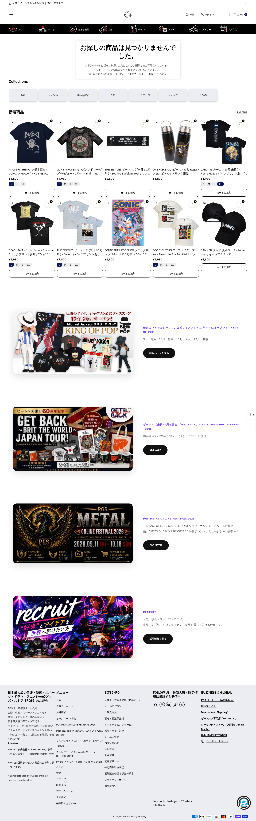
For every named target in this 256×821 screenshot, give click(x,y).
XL (24, 184)
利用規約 (109, 749)
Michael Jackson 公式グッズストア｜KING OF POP (79, 733)
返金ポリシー (111, 755)
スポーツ (61, 778)
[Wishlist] (223, 14)
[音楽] (103, 29)
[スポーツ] (163, 29)
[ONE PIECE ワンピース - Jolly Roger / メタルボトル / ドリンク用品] (176, 142)
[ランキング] (43, 29)
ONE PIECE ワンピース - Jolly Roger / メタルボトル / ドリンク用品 (176, 171)
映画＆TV (61, 785)
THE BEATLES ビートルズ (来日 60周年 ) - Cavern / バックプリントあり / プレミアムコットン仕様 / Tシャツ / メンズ (79, 252)
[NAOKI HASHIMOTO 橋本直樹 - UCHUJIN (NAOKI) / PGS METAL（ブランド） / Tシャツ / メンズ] (32, 142)
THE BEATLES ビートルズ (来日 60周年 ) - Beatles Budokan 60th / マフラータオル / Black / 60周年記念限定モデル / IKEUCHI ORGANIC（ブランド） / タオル (127, 172)
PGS (121, 816)
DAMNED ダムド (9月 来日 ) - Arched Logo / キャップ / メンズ (223, 252)
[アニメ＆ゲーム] (193, 29)
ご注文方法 (110, 712)
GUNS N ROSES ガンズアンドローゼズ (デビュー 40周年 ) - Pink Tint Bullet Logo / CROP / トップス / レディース (79, 172)
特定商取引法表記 (114, 767)
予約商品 (61, 797)
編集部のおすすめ (66, 803)
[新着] (13, 29)
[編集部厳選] (73, 29)
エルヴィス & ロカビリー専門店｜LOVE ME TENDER (79, 743)
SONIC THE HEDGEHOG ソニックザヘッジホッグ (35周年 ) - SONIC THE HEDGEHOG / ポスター (127, 252)
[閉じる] (246, 3)
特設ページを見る (159, 353)
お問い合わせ (111, 742)
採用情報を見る (157, 638)
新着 (58, 700)
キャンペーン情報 (66, 718)
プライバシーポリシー (116, 779)
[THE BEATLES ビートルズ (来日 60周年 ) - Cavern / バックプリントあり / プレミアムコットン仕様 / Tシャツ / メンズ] (80, 223)
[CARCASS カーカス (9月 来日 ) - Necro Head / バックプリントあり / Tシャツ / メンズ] (224, 142)
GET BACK (155, 449)
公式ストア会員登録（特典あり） (122, 700)
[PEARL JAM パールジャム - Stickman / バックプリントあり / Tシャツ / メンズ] (32, 223)
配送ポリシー (111, 761)
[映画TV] (133, 29)
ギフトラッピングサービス (119, 724)
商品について (111, 785)
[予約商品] (223, 29)
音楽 (58, 772)
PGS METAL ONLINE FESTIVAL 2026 (75, 724)
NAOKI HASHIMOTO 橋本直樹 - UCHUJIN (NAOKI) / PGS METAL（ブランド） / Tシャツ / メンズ (31, 172)
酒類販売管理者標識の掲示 (119, 773)
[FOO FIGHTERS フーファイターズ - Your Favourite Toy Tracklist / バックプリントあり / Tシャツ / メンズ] (176, 223)
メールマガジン (113, 706)
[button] (11, 14)
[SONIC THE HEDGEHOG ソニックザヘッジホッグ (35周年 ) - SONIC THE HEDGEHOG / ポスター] (128, 223)
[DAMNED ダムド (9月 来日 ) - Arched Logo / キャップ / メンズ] (224, 223)
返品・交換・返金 (114, 730)
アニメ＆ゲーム (64, 791)
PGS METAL (155, 545)
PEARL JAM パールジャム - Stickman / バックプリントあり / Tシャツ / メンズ (32, 252)
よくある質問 (111, 736)
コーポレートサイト (217, 741)
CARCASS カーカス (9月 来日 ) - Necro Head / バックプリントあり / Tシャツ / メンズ (224, 172)
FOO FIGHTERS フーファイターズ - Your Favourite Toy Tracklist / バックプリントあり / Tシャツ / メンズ (175, 252)
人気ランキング (64, 706)
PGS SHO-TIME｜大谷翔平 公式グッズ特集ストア (79, 764)
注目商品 (61, 712)
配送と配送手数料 (114, 718)
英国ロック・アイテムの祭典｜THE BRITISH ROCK (75, 754)
